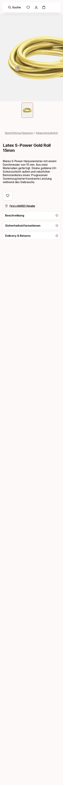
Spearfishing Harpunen (19, 132)
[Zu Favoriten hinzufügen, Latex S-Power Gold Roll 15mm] (8, 196)
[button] (31, 215)
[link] (28, 7)
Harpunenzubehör (47, 132)
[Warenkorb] (43, 7)
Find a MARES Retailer (22, 205)
